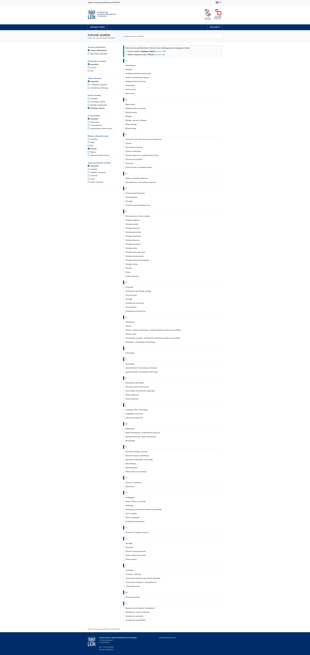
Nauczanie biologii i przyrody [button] (136, 452)
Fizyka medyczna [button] (132, 276)
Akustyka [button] (128, 69)
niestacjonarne (96, 125)
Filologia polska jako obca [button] (135, 252)
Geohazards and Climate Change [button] (138, 291)
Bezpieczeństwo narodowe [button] (135, 108)
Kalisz (92, 142)
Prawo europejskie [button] (132, 517)
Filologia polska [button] (131, 248)
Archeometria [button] (130, 89)
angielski (93, 169)
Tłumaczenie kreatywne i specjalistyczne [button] (140, 582)
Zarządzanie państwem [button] (134, 616)
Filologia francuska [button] (132, 228)
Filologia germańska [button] (133, 232)
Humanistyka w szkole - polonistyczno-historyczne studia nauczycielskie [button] (152, 338)
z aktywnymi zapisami (98, 85)
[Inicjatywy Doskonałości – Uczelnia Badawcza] (217, 14)
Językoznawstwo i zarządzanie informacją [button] (141, 372)
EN (220, 2)
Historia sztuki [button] (130, 334)
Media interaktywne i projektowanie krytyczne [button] (142, 433)
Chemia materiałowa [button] (133, 151)
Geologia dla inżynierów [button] (134, 303)
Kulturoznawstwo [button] (131, 399)
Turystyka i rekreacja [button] (133, 574)
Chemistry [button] (129, 163)
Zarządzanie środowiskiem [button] (135, 620)
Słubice (93, 152)
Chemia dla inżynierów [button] (134, 147)
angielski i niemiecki (97, 172)
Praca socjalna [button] (131, 513)
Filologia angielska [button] (132, 220)
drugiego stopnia (97, 108)
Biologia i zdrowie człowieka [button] (136, 120)
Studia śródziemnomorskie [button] (135, 555)
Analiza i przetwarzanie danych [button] (137, 77)
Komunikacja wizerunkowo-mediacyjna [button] (140, 391)
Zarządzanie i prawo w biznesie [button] (137, 612)
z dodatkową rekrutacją (99, 88)
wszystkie (94, 64)
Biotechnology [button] (130, 128)
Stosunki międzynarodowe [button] (135, 551)
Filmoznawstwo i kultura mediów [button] (137, 216)
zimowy (93, 67)
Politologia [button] (129, 505)
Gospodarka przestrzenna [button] (135, 311)
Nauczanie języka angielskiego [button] (137, 456)
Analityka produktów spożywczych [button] (138, 73)
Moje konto (215, 27)
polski (92, 179)
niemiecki (93, 176)
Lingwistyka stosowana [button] (134, 414)
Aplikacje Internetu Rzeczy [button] (135, 81)
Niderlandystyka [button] (131, 468)
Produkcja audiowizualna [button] (134, 521)
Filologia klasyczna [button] (132, 240)
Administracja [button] (130, 65)
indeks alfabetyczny (98, 50)
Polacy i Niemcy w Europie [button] (135, 501)
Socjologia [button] (129, 547)
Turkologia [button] (129, 570)
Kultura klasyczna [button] (132, 395)
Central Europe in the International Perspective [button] (143, 139)
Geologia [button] (128, 299)
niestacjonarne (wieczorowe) (101, 128)
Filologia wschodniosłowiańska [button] (137, 260)
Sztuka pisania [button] (131, 559)
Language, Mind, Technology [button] (136, 410)
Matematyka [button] (130, 429)
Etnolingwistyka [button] (131, 197)
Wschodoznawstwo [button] (132, 597)
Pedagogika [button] (130, 497)
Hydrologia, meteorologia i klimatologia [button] (140, 342)
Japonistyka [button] (130, 364)
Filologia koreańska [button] (132, 244)
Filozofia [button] (128, 268)
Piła (91, 146)
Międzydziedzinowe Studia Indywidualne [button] (140, 437)
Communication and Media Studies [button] (138, 167)
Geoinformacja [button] (131, 295)
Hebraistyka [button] (130, 322)
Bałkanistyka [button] (130, 104)
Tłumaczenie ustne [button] (132, 586)
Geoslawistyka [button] (130, 307)
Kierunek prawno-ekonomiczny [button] (137, 387)
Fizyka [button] (127, 272)
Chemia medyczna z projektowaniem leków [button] (142, 155)
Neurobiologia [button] (130, 464)
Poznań (93, 149)
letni (91, 71)
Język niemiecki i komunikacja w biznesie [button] (141, 368)
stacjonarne (94, 122)
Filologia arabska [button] (132, 224)
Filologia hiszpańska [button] (133, 236)
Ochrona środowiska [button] (133, 482)
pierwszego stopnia (97, 102)
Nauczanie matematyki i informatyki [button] (139, 460)
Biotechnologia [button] (131, 124)
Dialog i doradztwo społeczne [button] (136, 178)
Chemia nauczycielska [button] (134, 159)
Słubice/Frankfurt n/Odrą (99, 155)
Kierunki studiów (97, 27)
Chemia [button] (128, 143)
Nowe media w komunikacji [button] (135, 472)
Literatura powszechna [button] (134, 418)
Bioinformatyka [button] (131, 112)
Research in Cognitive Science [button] (137, 532)
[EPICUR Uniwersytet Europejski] (208, 14)
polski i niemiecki (96, 182)
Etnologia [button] (129, 201)
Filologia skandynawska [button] (134, 256)
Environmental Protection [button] (135, 193)
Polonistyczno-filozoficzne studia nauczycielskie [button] (143, 509)
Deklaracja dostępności (167, 638)
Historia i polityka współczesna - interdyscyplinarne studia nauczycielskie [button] (153, 330)
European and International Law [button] (137, 205)
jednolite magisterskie (98, 105)
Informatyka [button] (130, 353)
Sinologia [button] (128, 543)
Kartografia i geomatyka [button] (134, 383)
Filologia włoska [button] (131, 264)
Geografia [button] (129, 287)
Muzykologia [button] (130, 441)
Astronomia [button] (129, 93)
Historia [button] (128, 326)
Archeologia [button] (130, 85)
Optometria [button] (129, 486)
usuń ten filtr (160, 51)
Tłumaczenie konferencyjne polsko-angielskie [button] (142, 578)
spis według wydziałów (99, 54)
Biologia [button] (128, 116)
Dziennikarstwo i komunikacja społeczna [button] (140, 182)
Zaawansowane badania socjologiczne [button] (140, 608)
